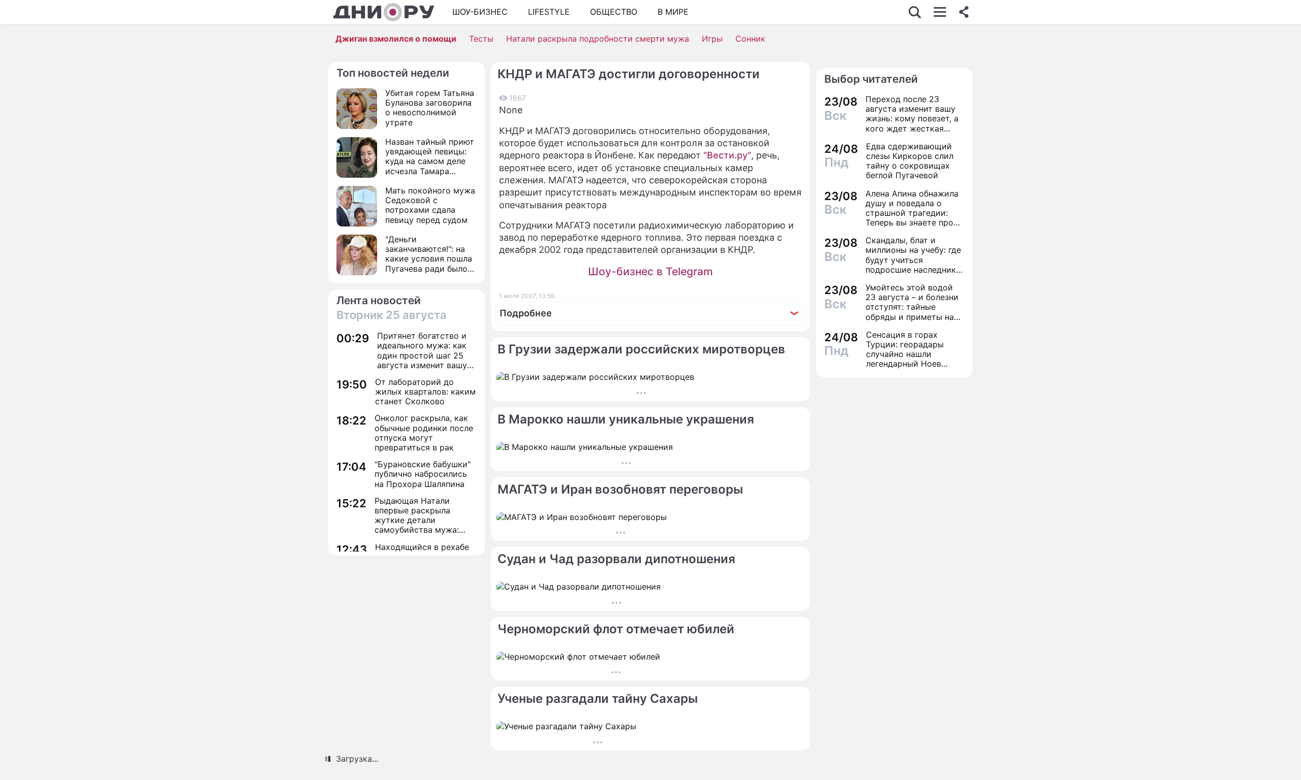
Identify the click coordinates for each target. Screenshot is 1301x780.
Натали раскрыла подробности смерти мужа (597, 39)
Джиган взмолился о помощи (395, 39)
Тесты (481, 39)
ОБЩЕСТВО (613, 12)
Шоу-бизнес (480, 12)
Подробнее (526, 313)
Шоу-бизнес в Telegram (650, 271)
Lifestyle (549, 12)
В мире (673, 12)
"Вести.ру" (727, 155)
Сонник (750, 39)
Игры (712, 39)
